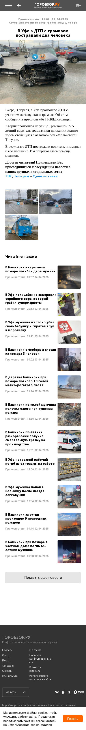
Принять (72, 718)
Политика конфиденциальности (40, 659)
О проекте (35, 650)
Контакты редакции (35, 669)
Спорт (5, 655)
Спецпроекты (10, 676)
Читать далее (43, 277)
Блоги (5, 660)
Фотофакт (8, 665)
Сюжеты (7, 670)
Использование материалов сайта (40, 677)
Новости (7, 650)
